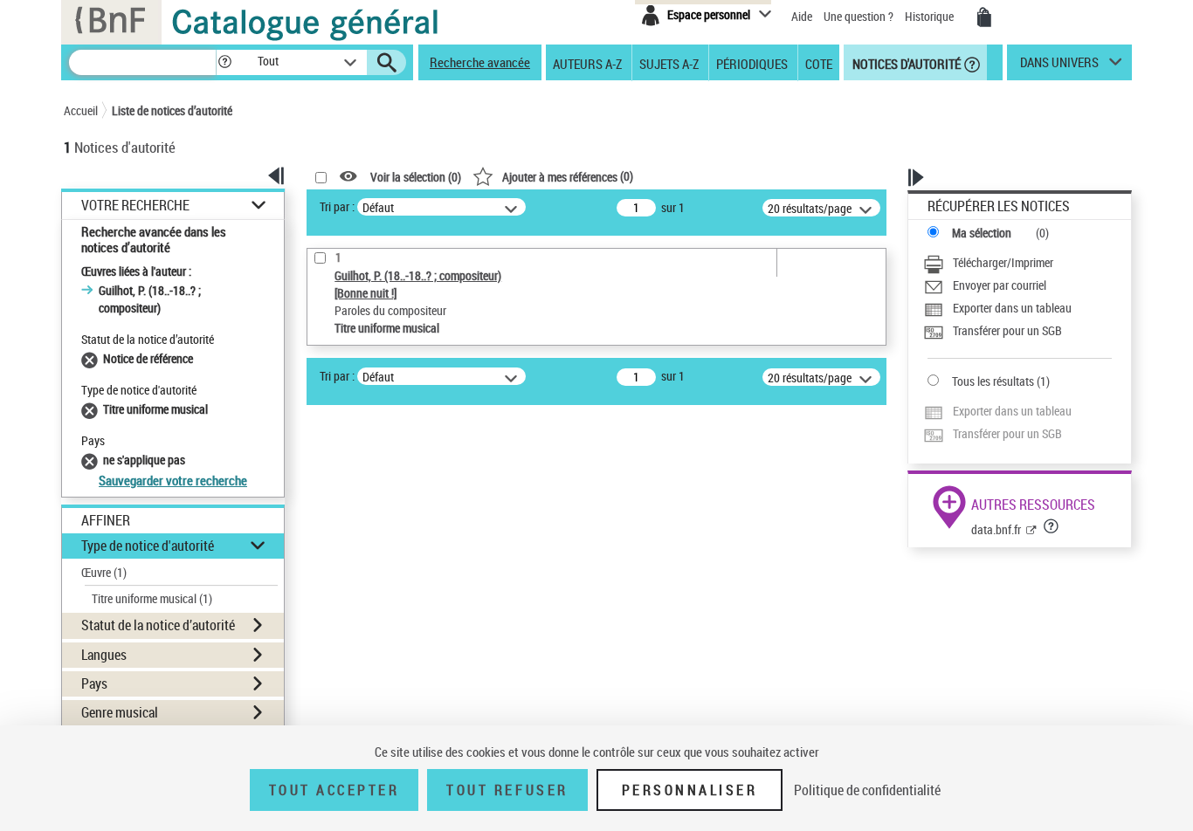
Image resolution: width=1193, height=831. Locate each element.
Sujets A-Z (669, 63)
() (567, 176)
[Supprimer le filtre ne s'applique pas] (92, 459)
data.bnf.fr (996, 529)
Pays (94, 683)
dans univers (1059, 66)
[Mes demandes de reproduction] (984, 17)
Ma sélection (981, 232)
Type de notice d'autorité (147, 545)
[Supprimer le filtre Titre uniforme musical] (92, 409)
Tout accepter (334, 790)
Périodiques (752, 63)
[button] (224, 62)
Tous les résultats (993, 381)
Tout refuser (507, 790)
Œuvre (104, 572)
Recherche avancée (480, 62)
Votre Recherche (135, 205)
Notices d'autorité (905, 63)
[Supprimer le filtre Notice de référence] (92, 358)
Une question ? (860, 16)
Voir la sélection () (415, 176)
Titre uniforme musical (152, 598)
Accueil (81, 110)
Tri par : (337, 206)
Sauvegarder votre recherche (173, 480)
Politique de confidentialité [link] (867, 790)
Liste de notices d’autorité (172, 110)
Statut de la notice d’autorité (158, 625)
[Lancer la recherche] (386, 62)
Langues (104, 654)
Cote (818, 63)
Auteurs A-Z (587, 63)
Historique (930, 16)
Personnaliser (690, 790)
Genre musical (119, 712)
